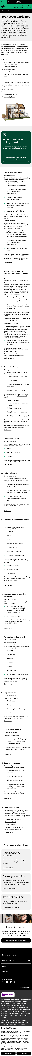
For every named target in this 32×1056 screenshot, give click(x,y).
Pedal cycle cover (9, 72)
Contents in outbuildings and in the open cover (16, 75)
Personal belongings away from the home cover (16, 85)
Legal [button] (8, 966)
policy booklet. (21, 396)
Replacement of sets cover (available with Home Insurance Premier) (16, 63)
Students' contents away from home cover (16, 82)
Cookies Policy (18, 1049)
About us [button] (9, 972)
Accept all (8, 1053)
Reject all (24, 1053)
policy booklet (21, 216)
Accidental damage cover (11, 66)
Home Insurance (9, 11)
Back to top (8, 262)
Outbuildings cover (9, 69)
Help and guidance (9, 97)
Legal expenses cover (10, 94)
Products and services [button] (13, 955)
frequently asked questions (19, 816)
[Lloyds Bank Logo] (3, 6)
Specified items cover (10, 92)
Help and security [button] (12, 961)
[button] (28, 6)
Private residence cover (10, 60)
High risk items (8, 89)
